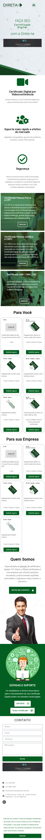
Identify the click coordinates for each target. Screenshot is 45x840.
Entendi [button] (23, 836)
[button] (34, 5)
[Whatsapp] (4, 802)
